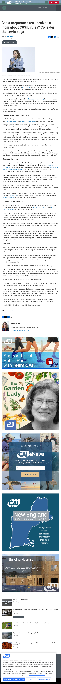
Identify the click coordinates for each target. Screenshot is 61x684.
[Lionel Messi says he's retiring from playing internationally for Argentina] (7, 625)
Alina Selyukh (10, 36)
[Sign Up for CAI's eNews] (30, 461)
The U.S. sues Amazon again (20, 599)
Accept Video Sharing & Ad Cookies (14, 679)
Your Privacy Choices (44, 679)
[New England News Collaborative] (30, 522)
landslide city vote (8, 197)
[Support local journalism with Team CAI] (30, 353)
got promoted (26, 87)
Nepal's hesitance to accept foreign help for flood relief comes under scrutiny (34, 633)
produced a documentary (28, 121)
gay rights (35, 207)
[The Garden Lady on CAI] (30, 401)
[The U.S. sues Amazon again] (7, 602)
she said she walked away (36, 99)
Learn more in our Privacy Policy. (37, 675)
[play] (4, 8)
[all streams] (58, 8)
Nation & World (10, 310)
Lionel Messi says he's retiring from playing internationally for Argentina (33, 623)
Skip (31, 679)
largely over (13, 195)
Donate (54, 2)
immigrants (42, 207)
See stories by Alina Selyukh (19, 330)
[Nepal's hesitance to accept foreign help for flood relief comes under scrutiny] (7, 635)
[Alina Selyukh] (5, 326)
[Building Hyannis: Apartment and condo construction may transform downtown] (30, 573)
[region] (28, 667)
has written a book (12, 121)
